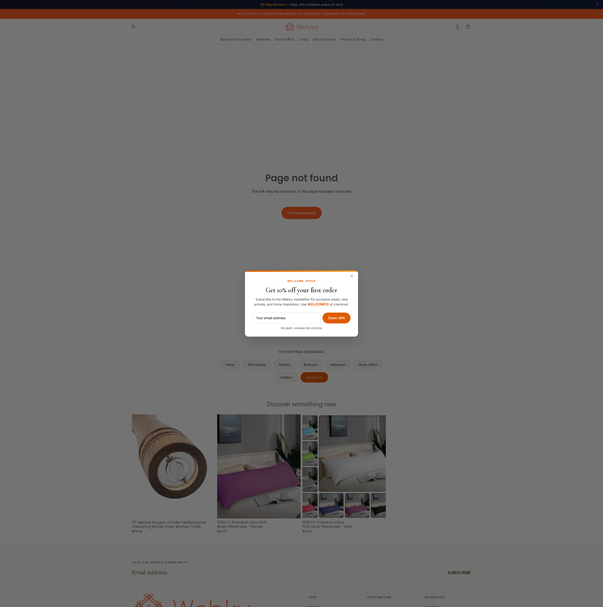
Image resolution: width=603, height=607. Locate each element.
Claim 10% (336, 318)
